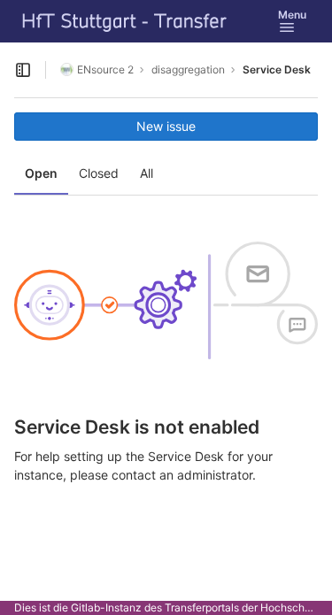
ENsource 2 (105, 69)
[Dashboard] (125, 21)
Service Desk (277, 69)
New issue (166, 126)
